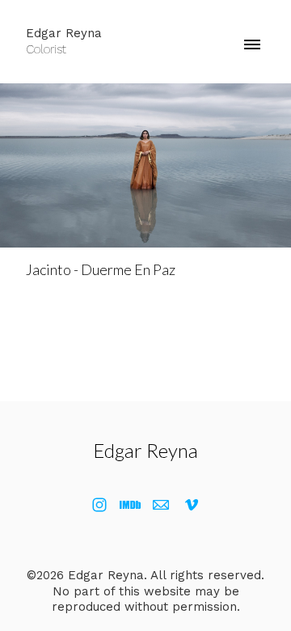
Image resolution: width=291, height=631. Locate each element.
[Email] (161, 505)
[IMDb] (130, 505)
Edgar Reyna (145, 450)
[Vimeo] (192, 505)
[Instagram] (99, 505)
